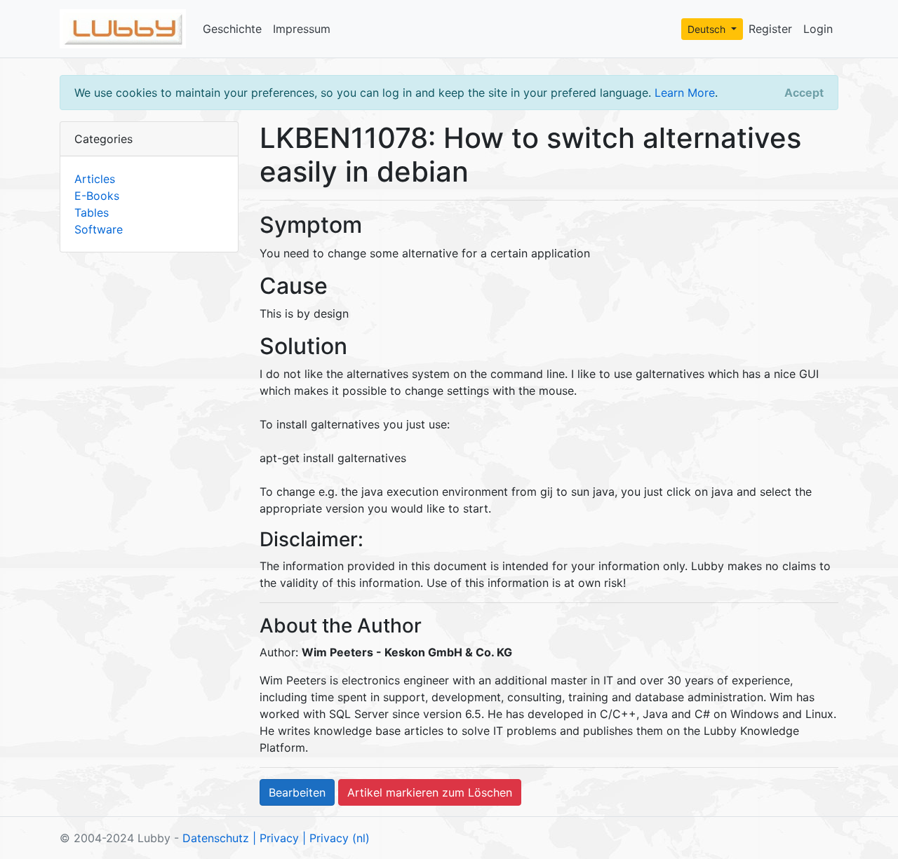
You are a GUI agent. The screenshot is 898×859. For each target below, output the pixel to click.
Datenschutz (215, 838)
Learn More (685, 93)
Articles (94, 179)
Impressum (301, 29)
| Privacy (276, 838)
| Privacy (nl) (336, 838)
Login (818, 29)
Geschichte (232, 29)
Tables (91, 212)
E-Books (96, 196)
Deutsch (708, 29)
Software (98, 229)
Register (770, 29)
